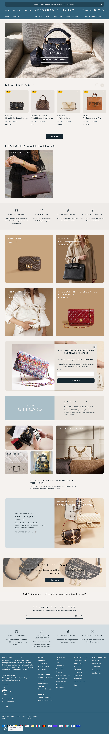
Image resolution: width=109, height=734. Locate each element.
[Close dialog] (94, 347)
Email (59, 370)
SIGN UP (76, 381)
